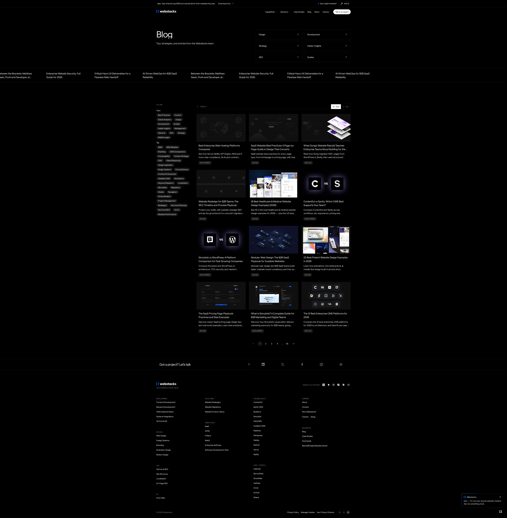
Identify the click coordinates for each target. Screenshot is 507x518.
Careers (326, 12)
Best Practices (164, 115)
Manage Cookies (308, 512)
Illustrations (179, 178)
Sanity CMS (258, 407)
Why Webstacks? (309, 412)
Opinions (161, 133)
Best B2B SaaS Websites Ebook (314, 446)
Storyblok (257, 416)
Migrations (175, 187)
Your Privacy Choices (325, 512)
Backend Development (165, 407)
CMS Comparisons (177, 152)
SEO (171, 133)
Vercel (256, 449)
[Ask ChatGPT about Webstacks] (323, 385)
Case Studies (299, 12)
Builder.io (257, 412)
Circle (255, 488)
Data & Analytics (164, 119)
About (316, 12)
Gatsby (256, 440)
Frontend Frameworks (167, 174)
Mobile (161, 192)
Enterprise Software (213, 445)
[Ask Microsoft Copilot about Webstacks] (338, 385)
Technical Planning (178, 205)
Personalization (164, 196)
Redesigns (162, 205)
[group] (340, 107)
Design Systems (164, 169)
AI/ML (207, 431)
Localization (183, 183)
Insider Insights (164, 128)
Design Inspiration (165, 165)
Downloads (306, 441)
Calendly (257, 469)
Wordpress (257, 435)
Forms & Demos (181, 169)
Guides (177, 124)
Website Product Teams (214, 412)
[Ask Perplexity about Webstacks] (333, 385)
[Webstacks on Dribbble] (341, 364)
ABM (160, 147)
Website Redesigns (212, 402)
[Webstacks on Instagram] (321, 364)
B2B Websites (172, 147)
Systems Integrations (164, 416)
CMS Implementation (165, 412)
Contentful (257, 402)
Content (177, 115)
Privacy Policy (293, 512)
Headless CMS (164, 178)
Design (178, 119)
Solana (256, 497)
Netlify (256, 454)
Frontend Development (165, 402)
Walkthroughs (163, 137)
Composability (164, 156)
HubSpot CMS (259, 426)
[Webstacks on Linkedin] (263, 364)
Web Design (161, 435)
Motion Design (162, 455)
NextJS (256, 445)
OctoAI (256, 492)
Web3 (207, 440)
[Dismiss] (500, 497)
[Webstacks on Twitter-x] (282, 364)
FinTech (208, 435)
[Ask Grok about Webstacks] (348, 385)
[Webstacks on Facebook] (302, 364)
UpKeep (256, 483)
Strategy (181, 133)
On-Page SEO (162, 483)
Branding (161, 152)
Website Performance (167, 214)
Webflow (257, 430)
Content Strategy (181, 156)
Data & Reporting (173, 160)
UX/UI (176, 210)
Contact (305, 407)
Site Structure (162, 474)
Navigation (172, 192)
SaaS (207, 426)
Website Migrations (213, 407)
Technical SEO (164, 210)
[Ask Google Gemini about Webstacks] (328, 385)
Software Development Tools (217, 450)
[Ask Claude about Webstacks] (343, 385)
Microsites (162, 187)
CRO (160, 160)
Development (163, 124)
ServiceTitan (258, 473)
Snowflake (257, 478)
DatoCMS (257, 421)
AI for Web (160, 498)
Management (180, 128)
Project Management (167, 201)
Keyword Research (166, 183)
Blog (309, 12)
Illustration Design (163, 450)
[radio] (336, 106)
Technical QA (161, 421)
